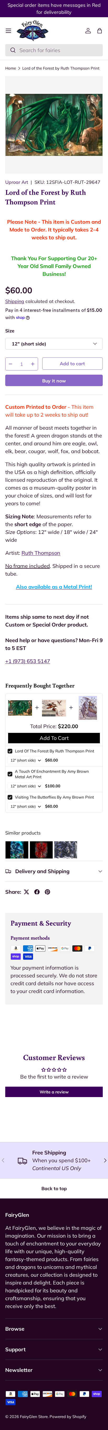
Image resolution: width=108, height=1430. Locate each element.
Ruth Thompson (40, 553)
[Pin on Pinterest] (47, 892)
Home (10, 68)
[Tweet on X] (26, 892)
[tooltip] (17, 850)
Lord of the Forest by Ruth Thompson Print (60, 68)
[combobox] (54, 50)
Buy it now (54, 381)
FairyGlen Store (34, 1416)
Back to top (54, 1188)
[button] (99, 30)
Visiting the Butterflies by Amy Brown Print (54, 797)
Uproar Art (16, 182)
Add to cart (72, 363)
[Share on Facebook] (37, 892)
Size (9, 330)
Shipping (14, 301)
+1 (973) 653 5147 (27, 661)
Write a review (54, 1091)
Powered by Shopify (68, 1416)
